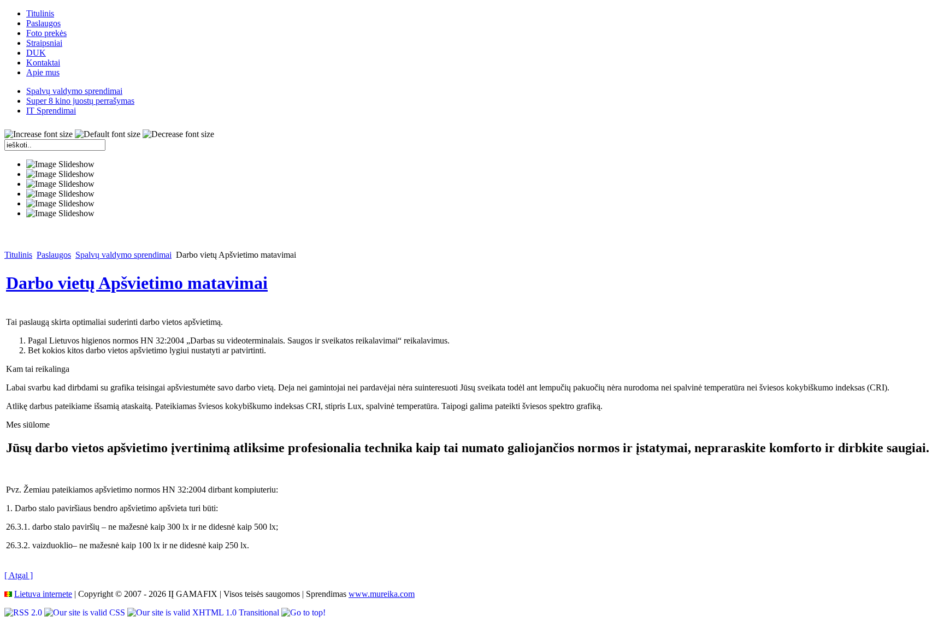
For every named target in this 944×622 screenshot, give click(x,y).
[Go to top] (303, 612)
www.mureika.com (382, 594)
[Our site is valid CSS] (85, 612)
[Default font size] (107, 134)
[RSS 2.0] (24, 612)
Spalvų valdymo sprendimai (123, 254)
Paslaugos (54, 254)
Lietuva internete (43, 594)
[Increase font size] (38, 134)
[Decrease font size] (178, 134)
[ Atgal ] (18, 575)
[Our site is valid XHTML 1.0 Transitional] (204, 612)
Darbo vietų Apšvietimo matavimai (137, 283)
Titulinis (18, 254)
